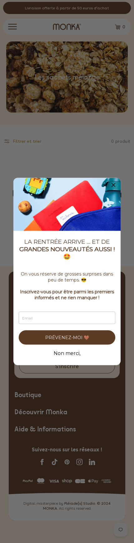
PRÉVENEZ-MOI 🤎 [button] (67, 337)
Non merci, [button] (67, 353)
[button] (113, 185)
